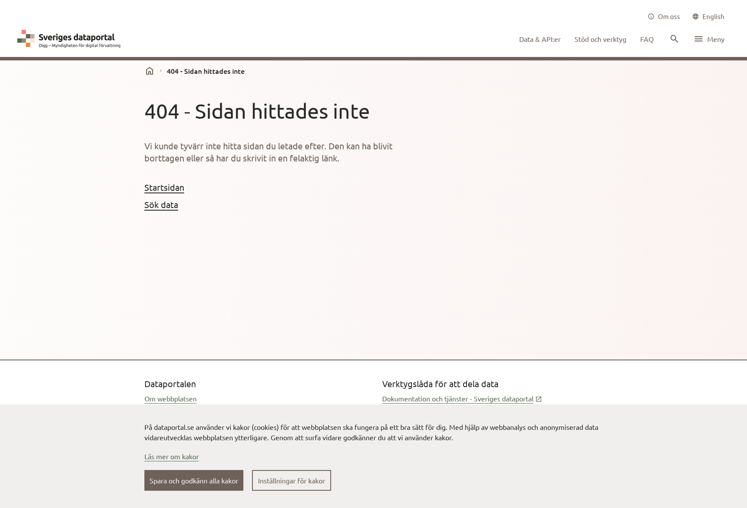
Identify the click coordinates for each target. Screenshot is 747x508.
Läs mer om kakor (171, 456)
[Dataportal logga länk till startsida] (70, 38)
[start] (149, 71)
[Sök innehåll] (673, 38)
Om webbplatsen (170, 398)
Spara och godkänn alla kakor (194, 480)
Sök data (161, 204)
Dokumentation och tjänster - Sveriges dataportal (462, 398)
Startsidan (164, 187)
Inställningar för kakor (291, 480)
